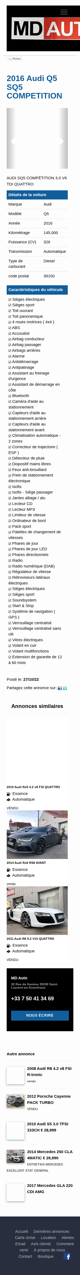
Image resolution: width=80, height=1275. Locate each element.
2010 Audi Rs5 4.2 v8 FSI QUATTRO (33, 787)
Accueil (21, 1231)
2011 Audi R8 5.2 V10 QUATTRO (30, 938)
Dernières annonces (51, 1231)
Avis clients (41, 1244)
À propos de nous (49, 1250)
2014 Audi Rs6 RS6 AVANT (26, 863)
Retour (16, 58)
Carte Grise (25, 1237)
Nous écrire (40, 1015)
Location (48, 1237)
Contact (25, 1256)
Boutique (46, 1256)
